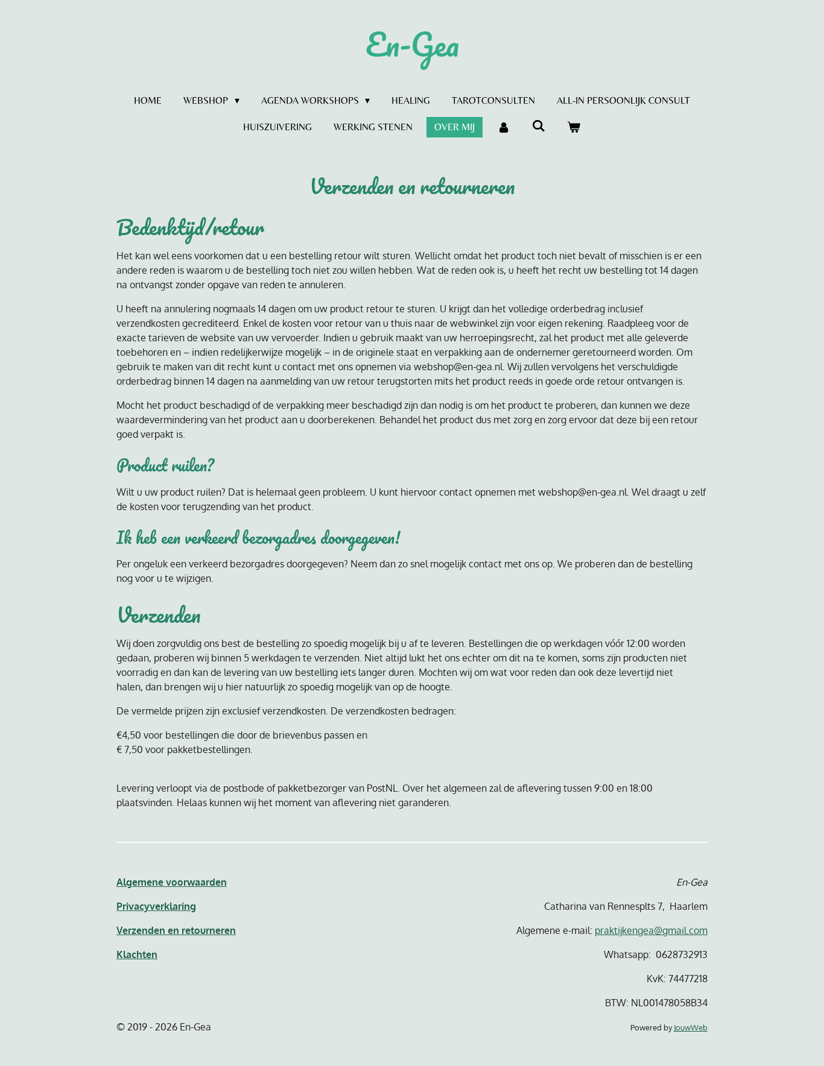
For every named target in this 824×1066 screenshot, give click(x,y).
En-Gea (412, 44)
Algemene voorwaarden (171, 882)
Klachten (136, 954)
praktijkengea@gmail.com (651, 930)
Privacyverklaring (156, 906)
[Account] (503, 127)
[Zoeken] (538, 125)
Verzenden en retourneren (176, 930)
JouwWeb (691, 1027)
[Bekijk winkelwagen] (573, 127)
